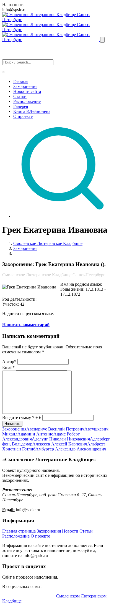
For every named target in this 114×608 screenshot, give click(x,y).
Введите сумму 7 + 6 (21, 417)
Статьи (20, 96)
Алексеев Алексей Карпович (59, 444)
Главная (20, 81)
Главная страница (19, 531)
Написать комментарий (26, 324)
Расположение (27, 101)
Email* (8, 367)
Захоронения (25, 86)
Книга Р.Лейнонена (31, 111)
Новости (70, 531)
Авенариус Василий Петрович (55, 429)
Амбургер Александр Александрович (70, 449)
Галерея (20, 106)
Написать (12, 424)
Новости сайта (27, 91)
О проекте (23, 116)
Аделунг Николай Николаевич (61, 439)
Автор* (9, 361)
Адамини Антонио (35, 434)
